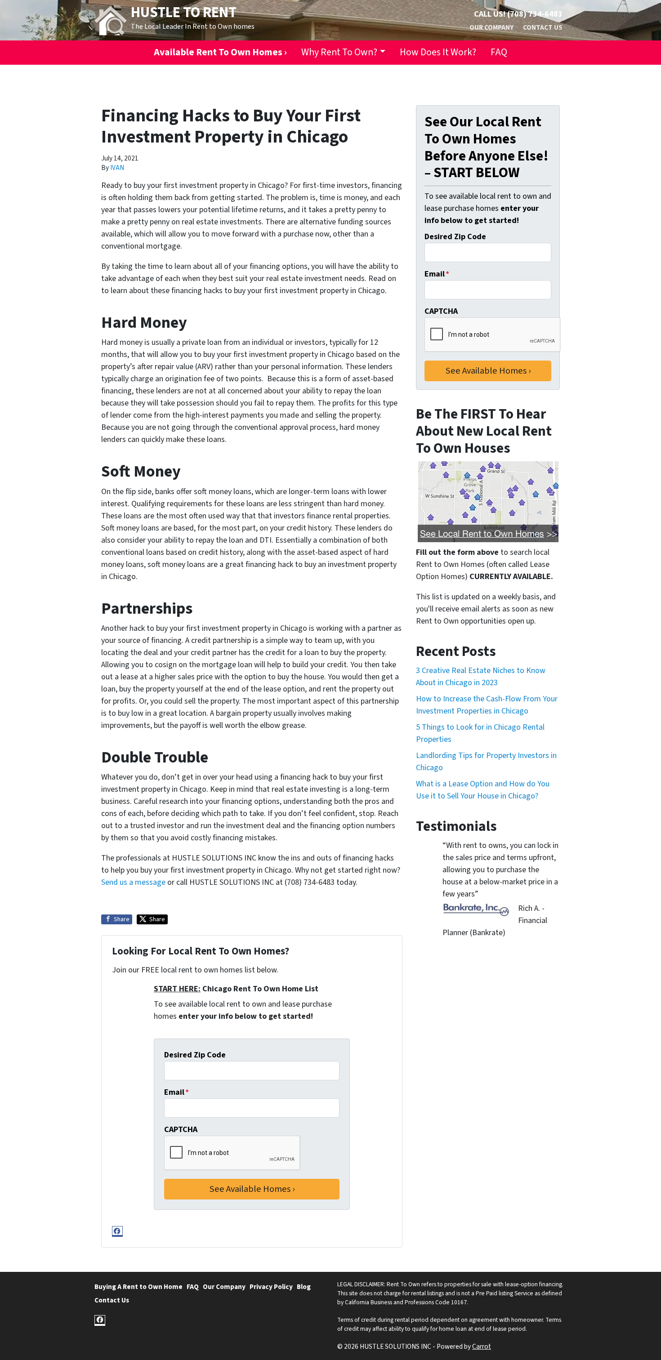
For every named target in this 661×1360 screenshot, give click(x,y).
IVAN (117, 168)
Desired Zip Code (195, 1055)
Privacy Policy (271, 1287)
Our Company (491, 27)
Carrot (481, 1346)
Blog (304, 1287)
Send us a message (133, 882)
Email (176, 1092)
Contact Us (543, 27)
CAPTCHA (180, 1129)
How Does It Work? (438, 52)
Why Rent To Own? (339, 52)
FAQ (499, 52)
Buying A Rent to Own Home (138, 1287)
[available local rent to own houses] (488, 501)
